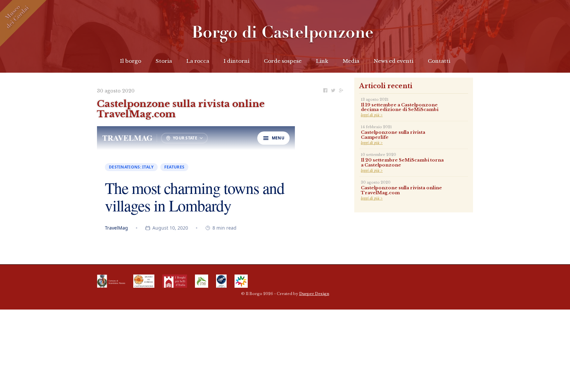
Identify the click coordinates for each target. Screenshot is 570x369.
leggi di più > (372, 115)
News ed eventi (393, 61)
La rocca (197, 61)
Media (351, 61)
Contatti (439, 61)
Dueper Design (314, 293)
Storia (164, 61)
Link (322, 61)
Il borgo (130, 61)
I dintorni (236, 61)
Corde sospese (282, 61)
